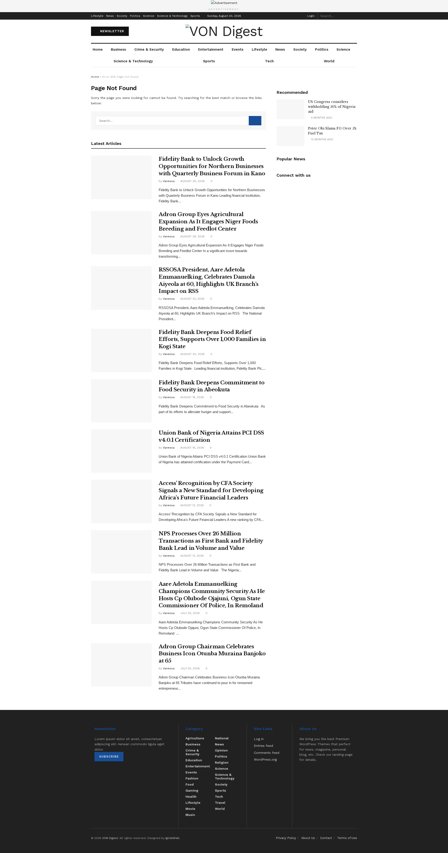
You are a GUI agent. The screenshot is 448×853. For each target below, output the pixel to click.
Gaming (192, 790)
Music (190, 815)
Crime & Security (149, 49)
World (104, 23)
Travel (220, 802)
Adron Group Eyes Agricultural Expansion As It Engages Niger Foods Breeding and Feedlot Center (208, 221)
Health (191, 796)
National (222, 738)
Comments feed (266, 753)
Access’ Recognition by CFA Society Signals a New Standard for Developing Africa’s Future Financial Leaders (211, 490)
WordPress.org (265, 759)
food (190, 784)
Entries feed (263, 746)
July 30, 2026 (189, 613)
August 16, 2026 (191, 447)
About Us (308, 838)
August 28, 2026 (192, 181)
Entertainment (210, 49)
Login (310, 16)
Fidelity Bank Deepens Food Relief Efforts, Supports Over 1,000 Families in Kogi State (212, 339)
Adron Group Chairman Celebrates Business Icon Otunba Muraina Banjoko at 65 (212, 653)
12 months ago (321, 139)
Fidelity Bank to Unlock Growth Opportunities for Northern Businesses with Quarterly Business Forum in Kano (212, 166)
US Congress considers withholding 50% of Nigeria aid (331, 107)
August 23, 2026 (191, 298)
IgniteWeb (172, 838)
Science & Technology (172, 16)
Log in (259, 739)
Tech (94, 23)
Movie (190, 809)
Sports (195, 16)
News (110, 16)
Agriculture (195, 738)
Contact (326, 838)
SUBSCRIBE (109, 756)
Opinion (221, 750)
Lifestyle (97, 16)
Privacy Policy (286, 838)
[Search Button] (354, 16)
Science (148, 16)
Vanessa (169, 181)
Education (181, 49)
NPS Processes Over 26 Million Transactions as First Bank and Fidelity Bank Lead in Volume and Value (211, 540)
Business (118, 49)
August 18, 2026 (191, 397)
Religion (221, 762)
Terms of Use (347, 838)
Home (98, 49)
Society (122, 16)
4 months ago (321, 117)
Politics (135, 16)
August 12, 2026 (191, 505)
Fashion (192, 778)
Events (237, 49)
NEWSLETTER (111, 31)
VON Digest (110, 838)
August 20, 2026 (192, 354)
